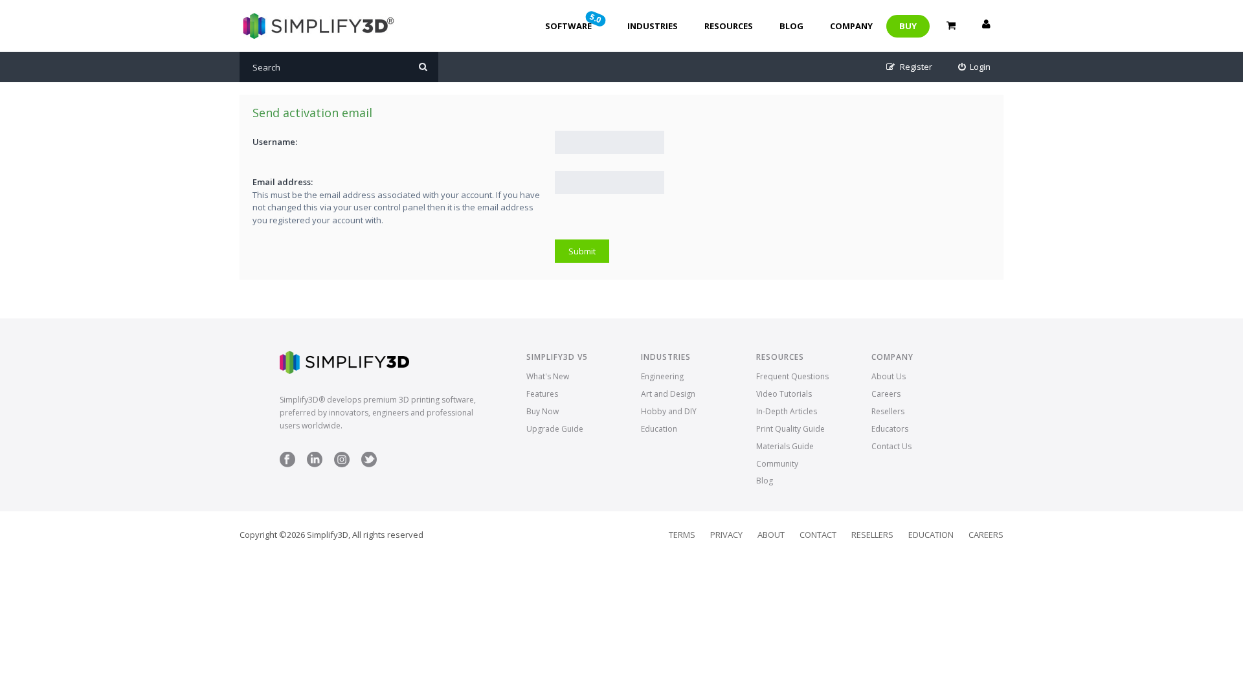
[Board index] (317, 26)
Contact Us (891, 446)
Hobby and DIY (669, 411)
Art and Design (668, 393)
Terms (682, 534)
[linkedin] (314, 464)
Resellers (887, 411)
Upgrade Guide (554, 428)
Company (851, 26)
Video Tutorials (784, 393)
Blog (791, 26)
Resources (728, 26)
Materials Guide (785, 446)
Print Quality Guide (790, 428)
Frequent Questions (792, 376)
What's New (547, 376)
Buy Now (542, 411)
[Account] (986, 26)
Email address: (282, 182)
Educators (889, 428)
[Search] (423, 67)
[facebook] (287, 464)
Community (777, 463)
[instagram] (342, 464)
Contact (818, 534)
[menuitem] (974, 67)
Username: (274, 142)
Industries (652, 26)
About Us (888, 376)
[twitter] (369, 464)
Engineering (662, 376)
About (771, 534)
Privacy (726, 534)
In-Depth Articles (786, 411)
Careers (886, 393)
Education (659, 428)
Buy (908, 26)
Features (542, 393)
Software (574, 21)
